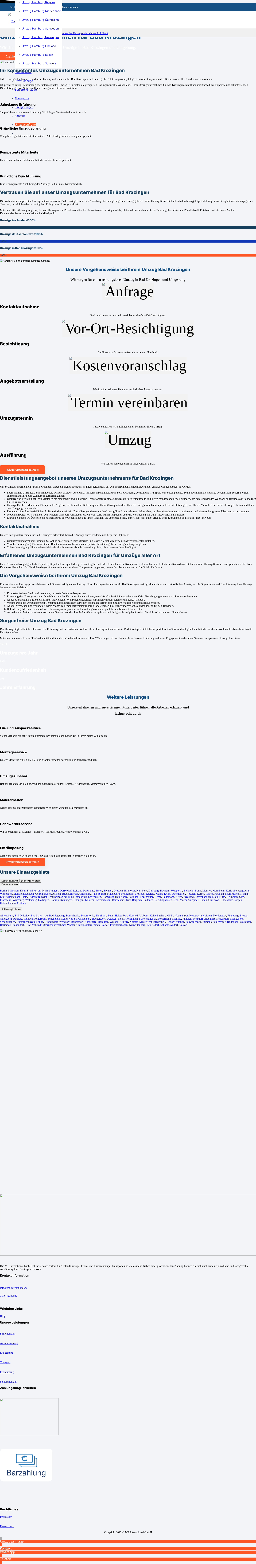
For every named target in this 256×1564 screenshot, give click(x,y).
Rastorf (183, 924)
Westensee (245, 921)
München (13, 890)
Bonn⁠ (198, 890)
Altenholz (209, 918)
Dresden (118, 890)
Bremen (107, 890)
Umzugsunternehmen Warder (59, 924)
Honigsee (103, 921)
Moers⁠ (183, 899)
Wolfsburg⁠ (31, 899)
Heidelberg (121, 896)
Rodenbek (232, 921)
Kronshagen (131, 918)
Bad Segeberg (57, 915)
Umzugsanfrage (12, 1541)
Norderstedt (219, 915)
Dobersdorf (77, 921)
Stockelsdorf (98, 918)
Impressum (6, 1516)
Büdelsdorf (153, 924)
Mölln (170, 915)
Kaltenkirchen (157, 915)
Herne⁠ (157, 896)
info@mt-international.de (14, 1287)
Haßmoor (5, 924)
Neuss (178, 896)
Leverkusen (94, 896)
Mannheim (218, 890)
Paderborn (168, 896)
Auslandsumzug (9, 1343)
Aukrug (124, 921)
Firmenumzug (7, 1333)
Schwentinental (147, 918)
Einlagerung (6, 1352)
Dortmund (88, 890)
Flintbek (187, 918)
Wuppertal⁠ (176, 890)
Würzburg (18, 899)
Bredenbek (159, 921)
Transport (5, 1362)
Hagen (209, 893)
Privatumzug (7, 1372)
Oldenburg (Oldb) (38, 896)
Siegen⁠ (238, 899)
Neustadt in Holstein (200, 915)
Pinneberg (233, 915)
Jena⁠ (175, 899)
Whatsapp (7, 1552)
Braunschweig (70, 893)
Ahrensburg (6, 915)
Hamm (244, 893)
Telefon (5, 1559)
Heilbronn (232, 896)
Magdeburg (113, 893)
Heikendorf (222, 918)
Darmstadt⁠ (108, 896)
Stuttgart (53, 890)
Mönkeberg (236, 918)
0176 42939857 (8, 1295)
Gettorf (170, 921)
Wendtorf (64, 921)
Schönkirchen (7, 921)
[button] (1, 1538)
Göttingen (43, 899)
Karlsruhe (231, 890)
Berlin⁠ (3, 890)
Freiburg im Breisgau (133, 893)
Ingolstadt (189, 896)
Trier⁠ (128, 899)
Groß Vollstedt (33, 924)
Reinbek (28, 918)
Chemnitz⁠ (84, 893)
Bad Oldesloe (21, 915)
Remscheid (118, 899)
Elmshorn (101, 915)
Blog (2, 1316)
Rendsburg (40, 918)
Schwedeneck (193, 921)
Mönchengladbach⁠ (23, 893)
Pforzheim (5, 899)
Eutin (111, 915)
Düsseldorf (66, 890)
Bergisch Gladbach (142, 899)
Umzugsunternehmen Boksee (92, 924)
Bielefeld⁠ (188, 890)
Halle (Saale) (98, 893)
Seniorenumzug (8, 1381)
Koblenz (89, 899)
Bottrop (55, 899)
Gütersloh (213, 899)
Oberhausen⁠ (178, 893)
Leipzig (77, 890)
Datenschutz (7, 1526)
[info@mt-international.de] (128, 1284)
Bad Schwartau (39, 915)
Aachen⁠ (56, 893)
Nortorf (134, 921)
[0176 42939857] (128, 1292)
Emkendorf (18, 924)
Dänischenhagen (26, 921)
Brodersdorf (51, 921)
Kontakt (6, 1548)
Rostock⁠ (191, 893)
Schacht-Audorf (169, 924)
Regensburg (146, 896)
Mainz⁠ (159, 893)
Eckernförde (87, 915)
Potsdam (219, 893)
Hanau (203, 899)
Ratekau (17, 918)
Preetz (243, 915)
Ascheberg (90, 921)
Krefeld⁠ (150, 893)
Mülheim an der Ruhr (61, 896)
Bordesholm (164, 918)
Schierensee (219, 921)
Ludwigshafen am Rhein (13, 896)
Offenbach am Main (207, 896)
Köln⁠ (23, 890)
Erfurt (167, 893)
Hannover (129, 890)
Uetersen (112, 918)
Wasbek (113, 921)
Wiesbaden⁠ (6, 893)
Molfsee (176, 918)
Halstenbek (121, 915)
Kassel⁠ (200, 893)
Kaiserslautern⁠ (8, 903)
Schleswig (67, 918)
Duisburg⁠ (153, 890)
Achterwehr (145, 921)
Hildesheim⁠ (226, 899)
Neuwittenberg (137, 924)
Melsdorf (198, 918)
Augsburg (243, 890)
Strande (180, 921)
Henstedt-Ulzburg (138, 915)
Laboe (39, 921)
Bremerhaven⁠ (103, 899)
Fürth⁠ (222, 896)
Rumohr (206, 921)
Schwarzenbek (82, 918)
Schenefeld (54, 918)
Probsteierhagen (119, 924)
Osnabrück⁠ (81, 896)
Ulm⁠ (241, 896)
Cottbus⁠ (21, 903)
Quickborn (6, 918)
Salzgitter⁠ (193, 899)
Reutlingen (66, 899)
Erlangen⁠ (79, 899)
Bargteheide (72, 915)
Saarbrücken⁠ (232, 893)
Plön (120, 918)
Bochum (164, 890)
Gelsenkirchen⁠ (43, 893)
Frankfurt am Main (37, 890)
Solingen (133, 896)
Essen (99, 890)
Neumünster (181, 915)
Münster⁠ (206, 890)
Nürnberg (141, 890)
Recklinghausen (163, 899)
